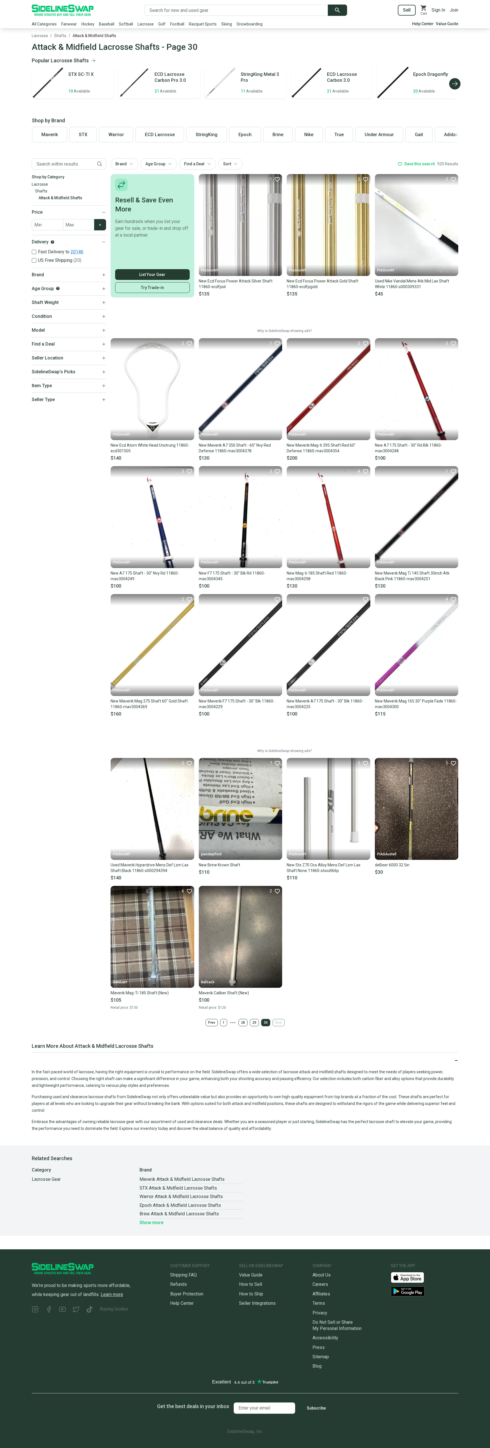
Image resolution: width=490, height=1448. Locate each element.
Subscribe (316, 1408)
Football (177, 24)
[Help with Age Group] (58, 288)
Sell (407, 10)
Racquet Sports (203, 24)
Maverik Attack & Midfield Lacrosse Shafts (182, 1179)
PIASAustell (386, 854)
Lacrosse (146, 24)
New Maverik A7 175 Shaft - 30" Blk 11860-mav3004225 (325, 704)
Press (318, 1347)
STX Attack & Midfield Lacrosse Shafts (178, 1188)
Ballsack (207, 982)
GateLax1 (120, 982)
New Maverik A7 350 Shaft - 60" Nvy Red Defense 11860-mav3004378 (235, 448)
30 (266, 1023)
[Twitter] (76, 1310)
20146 (77, 251)
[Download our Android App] (424, 1291)
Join (454, 10)
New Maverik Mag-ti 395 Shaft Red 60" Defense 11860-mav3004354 (321, 448)
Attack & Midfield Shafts (94, 35)
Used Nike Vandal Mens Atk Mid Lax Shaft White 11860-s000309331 (412, 284)
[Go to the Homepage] (63, 10)
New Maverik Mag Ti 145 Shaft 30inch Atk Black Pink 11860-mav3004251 (412, 576)
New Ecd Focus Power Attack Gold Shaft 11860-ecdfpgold (322, 284)
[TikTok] (89, 1310)
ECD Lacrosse (160, 134)
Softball (126, 24)
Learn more (112, 1294)
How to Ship (251, 1294)
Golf (162, 24)
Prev (211, 1023)
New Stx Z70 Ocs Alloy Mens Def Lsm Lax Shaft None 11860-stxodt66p (323, 868)
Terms (318, 1303)
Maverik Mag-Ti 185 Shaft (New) (140, 993)
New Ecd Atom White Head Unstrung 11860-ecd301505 (150, 448)
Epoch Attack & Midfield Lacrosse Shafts (180, 1205)
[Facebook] (48, 1310)
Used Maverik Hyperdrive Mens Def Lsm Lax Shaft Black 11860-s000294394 (150, 868)
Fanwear (69, 24)
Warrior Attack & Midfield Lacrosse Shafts (181, 1196)
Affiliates (321, 1294)
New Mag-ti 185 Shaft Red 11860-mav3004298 (317, 576)
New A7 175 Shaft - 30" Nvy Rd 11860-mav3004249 (145, 576)
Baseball (106, 24)
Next (278, 1023)
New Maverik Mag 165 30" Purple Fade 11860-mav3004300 (416, 704)
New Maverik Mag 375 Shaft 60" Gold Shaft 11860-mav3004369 (149, 704)
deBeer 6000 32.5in (392, 865)
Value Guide (447, 24)
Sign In (438, 10)
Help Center (423, 24)
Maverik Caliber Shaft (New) (224, 993)
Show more (151, 1222)
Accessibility (325, 1337)
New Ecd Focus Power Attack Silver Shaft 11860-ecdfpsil (236, 284)
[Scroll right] (455, 83)
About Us (321, 1275)
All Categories (44, 24)
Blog (317, 1366)
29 (254, 1023)
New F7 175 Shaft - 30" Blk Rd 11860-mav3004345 (232, 576)
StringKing (206, 134)
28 (243, 1023)
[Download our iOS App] (412, 1277)
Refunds (178, 1284)
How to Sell (250, 1284)
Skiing (226, 24)
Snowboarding (249, 24)
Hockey (87, 24)
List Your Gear (152, 274)
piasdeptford (211, 854)
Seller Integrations (257, 1303)
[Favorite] (277, 599)
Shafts (60, 35)
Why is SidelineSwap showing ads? (284, 331)
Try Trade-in (152, 287)
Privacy (319, 1313)
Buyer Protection (186, 1294)
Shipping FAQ (183, 1275)
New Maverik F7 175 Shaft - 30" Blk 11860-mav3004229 (236, 704)
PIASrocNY (209, 270)
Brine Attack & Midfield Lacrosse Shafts (179, 1213)
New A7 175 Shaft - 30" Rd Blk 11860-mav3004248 (408, 448)
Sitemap (320, 1356)
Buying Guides (114, 1309)
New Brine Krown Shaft (219, 865)
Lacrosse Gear (46, 1179)
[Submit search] (337, 10)
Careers (320, 1284)
